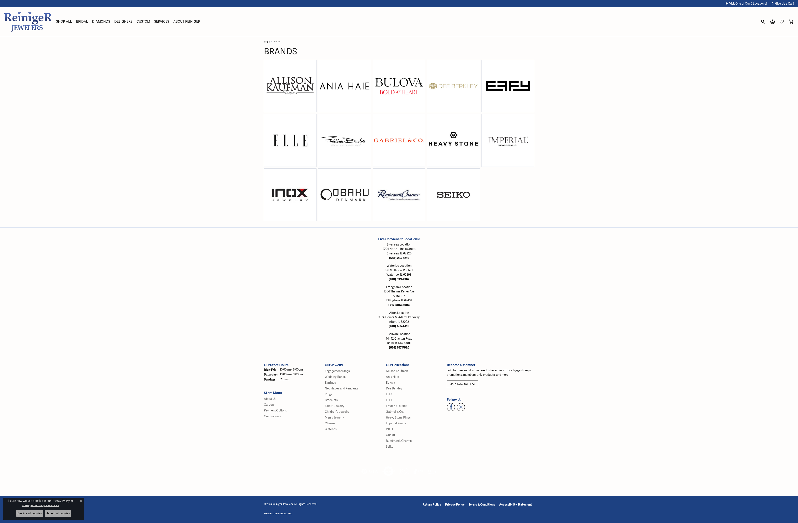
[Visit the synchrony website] (425, 471)
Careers (269, 404)
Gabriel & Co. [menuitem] (395, 412)
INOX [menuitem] (389, 429)
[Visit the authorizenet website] (388, 471)
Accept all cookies (58, 513)
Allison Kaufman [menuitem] (397, 371)
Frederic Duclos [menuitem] (396, 406)
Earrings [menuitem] (330, 382)
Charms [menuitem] (330, 423)
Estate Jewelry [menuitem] (334, 406)
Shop (278, 88)
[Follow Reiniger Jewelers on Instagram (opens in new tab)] (461, 407)
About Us (270, 399)
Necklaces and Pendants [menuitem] (341, 388)
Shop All (64, 22)
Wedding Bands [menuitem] (335, 377)
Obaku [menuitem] (390, 435)
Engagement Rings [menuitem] (337, 371)
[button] (746, 3)
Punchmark (285, 513)
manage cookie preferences (40, 505)
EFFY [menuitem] (389, 394)
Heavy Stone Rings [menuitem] (398, 417)
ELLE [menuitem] (389, 400)
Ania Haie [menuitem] (392, 377)
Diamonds (101, 22)
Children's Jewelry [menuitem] (337, 412)
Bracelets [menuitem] (331, 400)
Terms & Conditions (482, 504)
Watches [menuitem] (331, 429)
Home (267, 42)
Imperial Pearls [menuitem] (396, 423)
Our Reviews (272, 416)
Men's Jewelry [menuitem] (334, 417)
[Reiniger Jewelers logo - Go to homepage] (28, 21)
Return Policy (432, 504)
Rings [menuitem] (328, 394)
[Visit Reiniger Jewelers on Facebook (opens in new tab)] (451, 407)
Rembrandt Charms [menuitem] (399, 441)
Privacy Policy (454, 504)
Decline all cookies (29, 513)
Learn (302, 88)
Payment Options (275, 410)
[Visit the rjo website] (404, 471)
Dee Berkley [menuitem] (394, 388)
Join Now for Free (462, 384)
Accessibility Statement (515, 504)
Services (161, 22)
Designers (123, 22)
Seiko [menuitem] (389, 446)
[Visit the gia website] (369, 471)
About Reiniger (186, 22)
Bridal (82, 22)
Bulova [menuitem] (390, 382)
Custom (143, 22)
